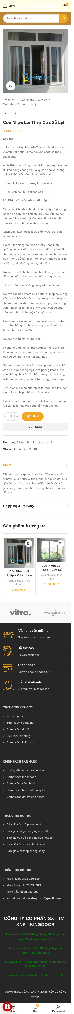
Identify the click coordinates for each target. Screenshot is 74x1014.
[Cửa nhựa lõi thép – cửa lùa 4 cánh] (19, 553)
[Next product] (15, 113)
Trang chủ (9, 99)
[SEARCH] (63, 18)
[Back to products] (10, 113)
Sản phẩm (27, 99)
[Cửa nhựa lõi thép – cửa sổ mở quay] (52, 550)
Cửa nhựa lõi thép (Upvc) (19, 104)
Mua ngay (35, 427)
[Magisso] (54, 612)
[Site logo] (39, 6)
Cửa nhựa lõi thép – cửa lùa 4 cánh (19, 575)
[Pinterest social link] (25, 449)
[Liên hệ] (7, 1007)
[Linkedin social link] (30, 449)
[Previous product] (5, 113)
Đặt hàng (32, 416)
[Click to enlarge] (10, 85)
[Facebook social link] (14, 449)
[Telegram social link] (35, 449)
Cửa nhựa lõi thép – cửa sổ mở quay (51, 569)
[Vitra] (20, 612)
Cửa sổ (42, 99)
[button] (28, 543)
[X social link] (19, 449)
